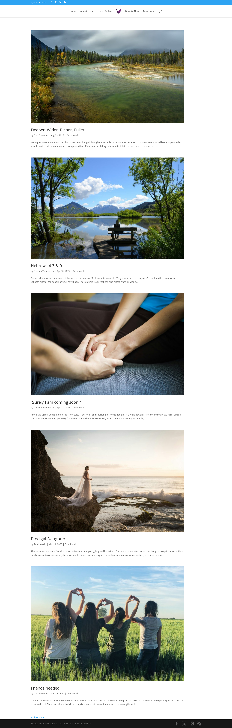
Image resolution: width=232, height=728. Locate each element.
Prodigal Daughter (48, 539)
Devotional (149, 11)
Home (73, 11)
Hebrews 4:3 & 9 (46, 265)
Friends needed (45, 688)
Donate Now (132, 11)
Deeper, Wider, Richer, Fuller (57, 130)
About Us (85, 11)
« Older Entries (38, 717)
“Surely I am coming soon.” (56, 402)
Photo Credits (83, 723)
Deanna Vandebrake (44, 270)
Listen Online (105, 11)
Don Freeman (41, 135)
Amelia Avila (40, 544)
